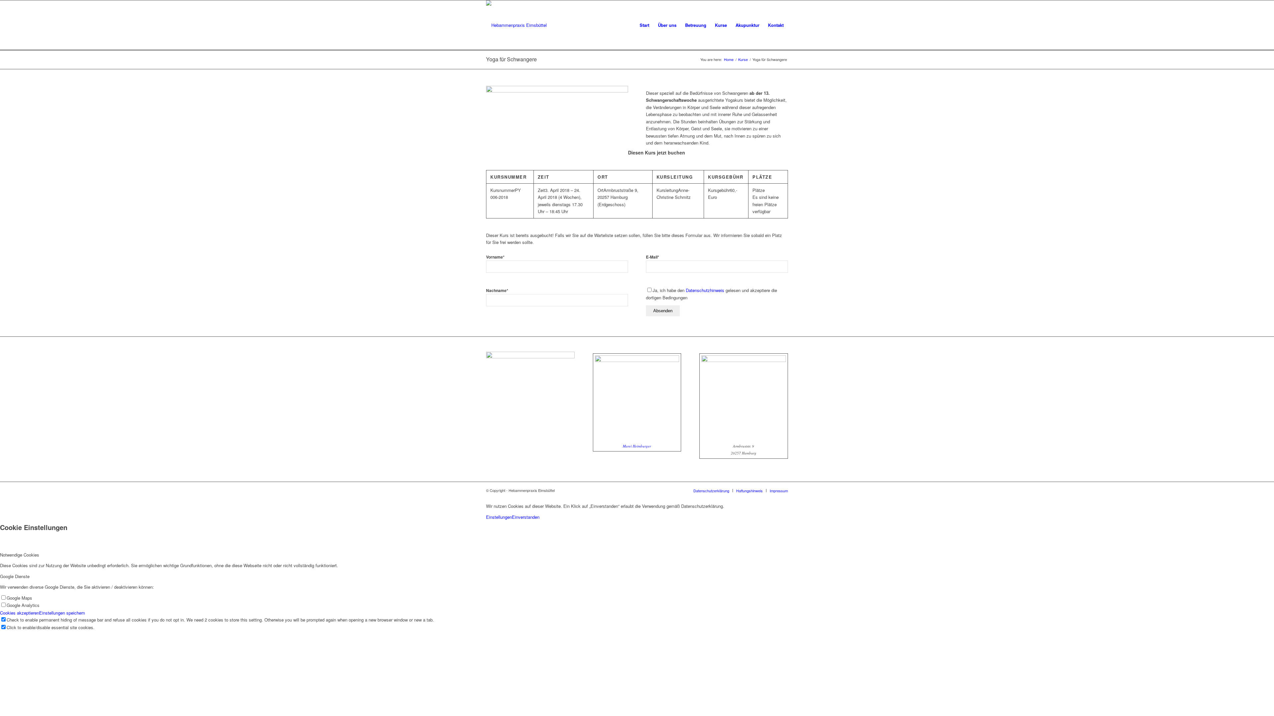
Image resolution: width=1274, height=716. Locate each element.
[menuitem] (644, 25)
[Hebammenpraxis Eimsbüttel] (516, 25)
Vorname (495, 257)
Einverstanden (525, 517)
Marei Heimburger (637, 446)
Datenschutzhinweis (705, 290)
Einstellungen (499, 517)
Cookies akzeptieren (19, 613)
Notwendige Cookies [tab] (19, 555)
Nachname (497, 290)
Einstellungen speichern (62, 613)
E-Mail (652, 257)
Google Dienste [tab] (15, 576)
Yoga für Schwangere (511, 59)
